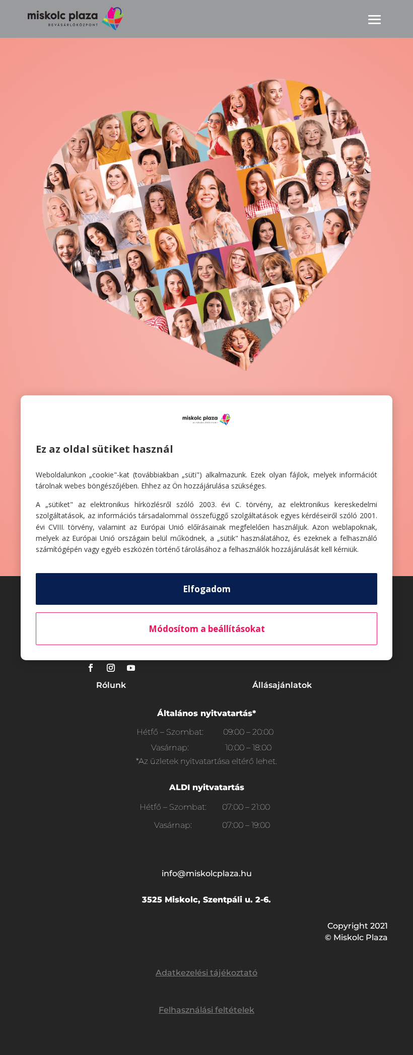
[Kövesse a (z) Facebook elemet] (91, 668)
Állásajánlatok (282, 685)
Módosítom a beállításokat (207, 629)
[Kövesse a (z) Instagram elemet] (111, 668)
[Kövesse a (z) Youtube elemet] (131, 668)
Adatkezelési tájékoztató (206, 972)
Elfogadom (207, 589)
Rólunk (111, 685)
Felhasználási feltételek (206, 1010)
